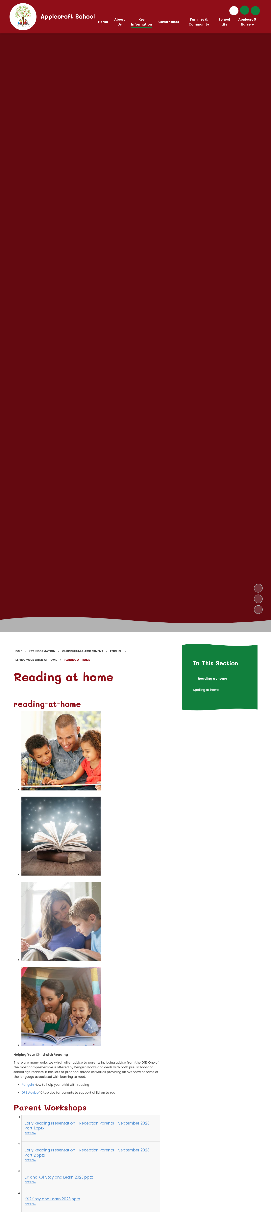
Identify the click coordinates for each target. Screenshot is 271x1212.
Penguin (27, 1084)
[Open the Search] (255, 10)
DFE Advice (30, 1092)
